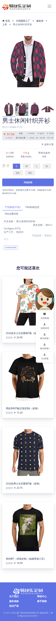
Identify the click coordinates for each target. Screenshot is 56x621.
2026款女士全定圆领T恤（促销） (23, 333)
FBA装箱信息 (32, 207)
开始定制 (28, 182)
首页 (7, 20)
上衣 (4, 24)
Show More (11, 247)
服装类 (39, 20)
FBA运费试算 (11, 213)
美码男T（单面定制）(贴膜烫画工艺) (25, 558)
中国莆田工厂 (23, 20)
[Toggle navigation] (49, 6)
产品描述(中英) (12, 207)
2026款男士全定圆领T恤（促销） (23, 483)
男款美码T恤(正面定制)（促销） (23, 408)
